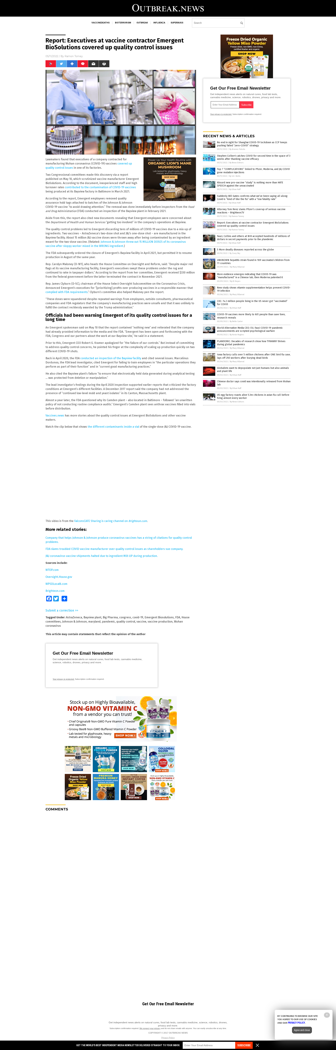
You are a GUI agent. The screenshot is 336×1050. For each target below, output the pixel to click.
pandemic (108, 621)
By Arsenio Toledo (237, 149)
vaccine (141, 621)
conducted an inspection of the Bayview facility (110, 358)
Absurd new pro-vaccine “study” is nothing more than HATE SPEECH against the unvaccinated (250, 184)
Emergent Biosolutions (159, 617)
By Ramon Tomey (236, 216)
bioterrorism (123, 22)
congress (125, 617)
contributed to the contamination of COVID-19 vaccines (100, 187)
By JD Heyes (235, 281)
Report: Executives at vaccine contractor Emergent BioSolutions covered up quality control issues (253, 224)
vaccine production (160, 621)
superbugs (177, 22)
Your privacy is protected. (63, 679)
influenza (159, 22)
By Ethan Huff (234, 189)
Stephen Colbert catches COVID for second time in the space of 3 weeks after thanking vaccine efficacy (253, 157)
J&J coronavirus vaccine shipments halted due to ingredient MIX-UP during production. (102, 556)
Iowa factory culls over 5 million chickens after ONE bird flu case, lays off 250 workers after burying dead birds (253, 356)
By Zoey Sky (235, 253)
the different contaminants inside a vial (113, 426)
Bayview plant (92, 617)
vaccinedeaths (101, 22)
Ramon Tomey (74, 56)
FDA (177, 617)
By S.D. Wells (234, 176)
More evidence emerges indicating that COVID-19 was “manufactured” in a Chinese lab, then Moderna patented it (250, 276)
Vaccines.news (55, 415)
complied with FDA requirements (67, 292)
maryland (94, 621)
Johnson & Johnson (74, 621)
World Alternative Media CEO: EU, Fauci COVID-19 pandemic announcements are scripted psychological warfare (250, 329)
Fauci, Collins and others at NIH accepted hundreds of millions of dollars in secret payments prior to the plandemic (253, 238)
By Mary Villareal (237, 267)
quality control (125, 621)
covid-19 (137, 617)
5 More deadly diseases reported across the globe (245, 249)
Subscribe (244, 1045)
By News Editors (236, 163)
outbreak (142, 22)
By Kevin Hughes (237, 335)
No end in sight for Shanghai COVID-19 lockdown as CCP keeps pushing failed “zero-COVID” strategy (252, 144)
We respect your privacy (149, 1028)
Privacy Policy (168, 1038)
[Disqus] (121, 857)
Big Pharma (110, 617)
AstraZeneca (74, 617)
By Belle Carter (236, 321)
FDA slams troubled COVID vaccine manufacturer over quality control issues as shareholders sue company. (114, 549)
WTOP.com (52, 570)
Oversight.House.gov (59, 577)
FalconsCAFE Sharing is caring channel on (110, 521)
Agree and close (302, 1030)
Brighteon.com (55, 590)
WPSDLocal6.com (56, 584)
